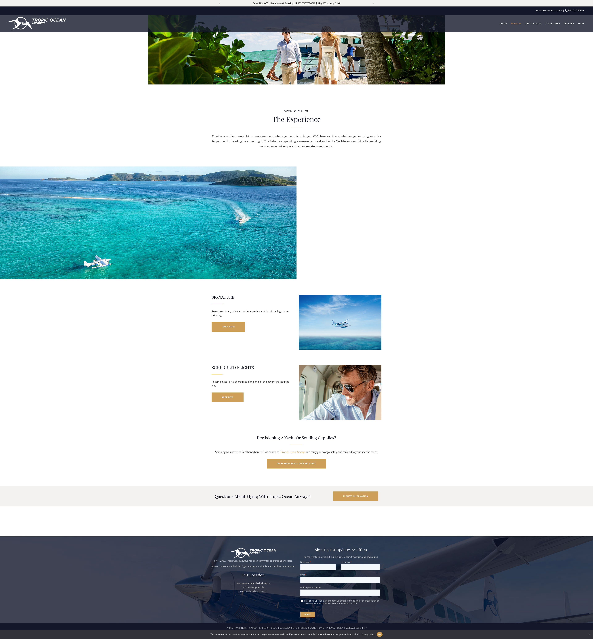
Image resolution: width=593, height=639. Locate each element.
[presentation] (219, 3)
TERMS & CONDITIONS (312, 627)
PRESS (229, 627)
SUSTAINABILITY (288, 627)
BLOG (274, 627)
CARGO (253, 627)
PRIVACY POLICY (334, 627)
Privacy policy (368, 634)
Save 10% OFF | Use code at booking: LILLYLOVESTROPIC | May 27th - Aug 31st (296, 3)
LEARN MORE (228, 326)
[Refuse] (589, 634)
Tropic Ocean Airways (292, 452)
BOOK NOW (227, 397)
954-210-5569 (576, 10)
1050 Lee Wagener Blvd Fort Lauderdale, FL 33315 (253, 587)
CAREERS (264, 627)
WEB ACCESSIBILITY (356, 627)
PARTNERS (241, 627)
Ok (379, 634)
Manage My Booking (549, 10)
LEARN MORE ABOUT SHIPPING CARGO (296, 463)
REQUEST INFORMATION (355, 496)
